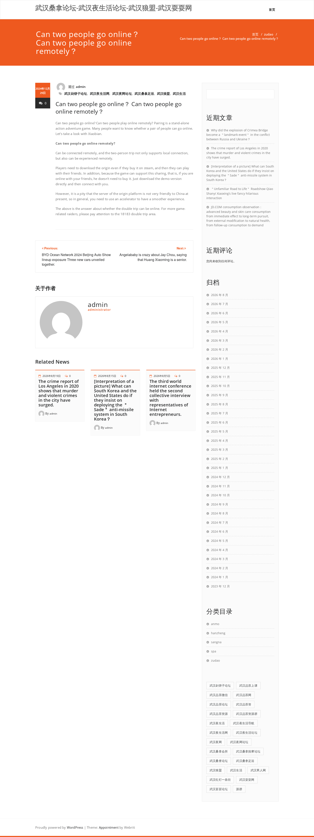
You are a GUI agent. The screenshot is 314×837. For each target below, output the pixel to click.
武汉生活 (179, 93)
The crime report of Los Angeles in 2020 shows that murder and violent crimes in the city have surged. (58, 393)
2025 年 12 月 (220, 368)
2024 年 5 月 (219, 541)
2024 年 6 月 (219, 531)
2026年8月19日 (52, 376)
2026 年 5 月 (219, 322)
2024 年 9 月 (219, 504)
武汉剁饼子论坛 (75, 93)
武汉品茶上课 (248, 685)
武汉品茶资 (243, 704)
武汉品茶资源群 (246, 714)
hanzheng (218, 633)
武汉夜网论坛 (122, 93)
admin (81, 86)
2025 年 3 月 (219, 449)
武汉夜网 (216, 742)
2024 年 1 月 (219, 577)
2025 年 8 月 (219, 404)
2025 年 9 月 (219, 395)
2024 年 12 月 (220, 477)
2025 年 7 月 (219, 413)
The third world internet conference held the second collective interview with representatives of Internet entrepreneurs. (170, 397)
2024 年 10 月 (220, 495)
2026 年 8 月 (219, 295)
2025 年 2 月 (219, 459)
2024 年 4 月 (219, 550)
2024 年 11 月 (220, 486)
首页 (272, 9)
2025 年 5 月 (219, 431)
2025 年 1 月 (219, 468)
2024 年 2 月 (219, 568)
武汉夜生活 (217, 723)
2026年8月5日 (162, 376)
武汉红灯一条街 (220, 780)
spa (213, 651)
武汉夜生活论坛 (246, 732)
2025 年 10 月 (220, 386)
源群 (239, 789)
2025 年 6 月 (219, 422)
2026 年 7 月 (219, 304)
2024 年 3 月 (219, 559)
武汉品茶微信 (219, 695)
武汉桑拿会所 (219, 751)
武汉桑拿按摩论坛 (248, 751)
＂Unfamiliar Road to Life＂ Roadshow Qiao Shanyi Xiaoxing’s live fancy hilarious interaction (239, 193)
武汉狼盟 (163, 93)
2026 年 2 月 (219, 349)
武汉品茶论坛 (219, 704)
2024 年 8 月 (219, 513)
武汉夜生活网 (99, 93)
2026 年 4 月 (219, 331)
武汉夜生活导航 (243, 723)
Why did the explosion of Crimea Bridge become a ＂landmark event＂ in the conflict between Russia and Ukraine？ (238, 134)
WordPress (75, 827)
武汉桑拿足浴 (144, 93)
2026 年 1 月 (219, 359)
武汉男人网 (258, 770)
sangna (216, 642)
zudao (268, 34)
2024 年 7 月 (219, 522)
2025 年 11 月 (220, 377)
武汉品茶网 (243, 695)
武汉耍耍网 (246, 780)
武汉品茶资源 (219, 714)
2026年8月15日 (107, 376)
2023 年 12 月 (220, 586)
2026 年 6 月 (219, 313)
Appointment (108, 827)
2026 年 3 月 (219, 340)
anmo (215, 624)
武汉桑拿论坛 (219, 761)
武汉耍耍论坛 (219, 789)
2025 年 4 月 (219, 440)
